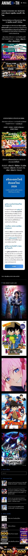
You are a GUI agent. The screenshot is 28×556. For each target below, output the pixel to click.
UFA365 (11, 127)
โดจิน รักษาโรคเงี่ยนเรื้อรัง (14, 518)
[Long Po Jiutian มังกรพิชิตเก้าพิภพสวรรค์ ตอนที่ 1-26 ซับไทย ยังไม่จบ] (4, 507)
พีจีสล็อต (17, 165)
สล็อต (9, 41)
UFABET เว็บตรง (14, 129)
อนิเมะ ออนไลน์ (16, 276)
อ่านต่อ (14, 266)
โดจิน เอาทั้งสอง (11, 526)
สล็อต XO (11, 165)
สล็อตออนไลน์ (16, 41)
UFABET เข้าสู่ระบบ (18, 127)
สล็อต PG (23, 39)
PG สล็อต (23, 165)
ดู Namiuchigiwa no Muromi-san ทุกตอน (14, 118)
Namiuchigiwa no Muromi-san (12, 29)
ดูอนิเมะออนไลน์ (13, 237)
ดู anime (11, 276)
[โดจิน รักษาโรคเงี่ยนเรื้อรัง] (4, 518)
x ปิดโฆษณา (4, 543)
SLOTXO (6, 168)
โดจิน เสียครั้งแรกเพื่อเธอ (13, 541)
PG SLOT (4, 165)
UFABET (6, 127)
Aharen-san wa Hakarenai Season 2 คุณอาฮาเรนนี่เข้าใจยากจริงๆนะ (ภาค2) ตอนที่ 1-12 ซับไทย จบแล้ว (17, 499)
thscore (19, 170)
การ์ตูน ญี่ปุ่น (6, 276)
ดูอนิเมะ (19, 209)
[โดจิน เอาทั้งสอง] (4, 526)
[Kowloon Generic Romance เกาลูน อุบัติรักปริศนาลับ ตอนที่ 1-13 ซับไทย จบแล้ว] (4, 483)
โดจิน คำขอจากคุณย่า (13, 533)
